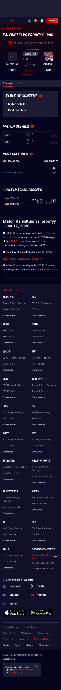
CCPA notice (26, 633)
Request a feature (42, 639)
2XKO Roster (9, 330)
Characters (44, 645)
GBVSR (6, 351)
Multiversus (10, 491)
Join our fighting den (19, 579)
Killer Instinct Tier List (42, 476)
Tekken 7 (37, 378)
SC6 (34, 433)
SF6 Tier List (37, 309)
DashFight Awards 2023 (43, 563)
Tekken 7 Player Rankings (44, 385)
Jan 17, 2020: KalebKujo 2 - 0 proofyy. (22, 258)
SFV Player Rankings (41, 528)
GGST (5, 433)
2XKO (6, 324)
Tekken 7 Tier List (40, 391)
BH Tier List (37, 418)
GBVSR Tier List (10, 364)
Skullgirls (9, 460)
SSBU (5, 378)
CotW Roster (38, 336)
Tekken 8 (8, 297)
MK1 (34, 351)
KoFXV (35, 491)
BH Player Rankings (41, 412)
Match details (16, 104)
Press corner (9, 639)
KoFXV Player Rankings (43, 497)
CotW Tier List (38, 330)
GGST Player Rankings (13, 439)
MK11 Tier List (9, 562)
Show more (8, 315)
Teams (30, 645)
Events (6, 645)
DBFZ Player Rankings (13, 412)
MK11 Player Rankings (13, 555)
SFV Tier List (37, 534)
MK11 (6, 549)
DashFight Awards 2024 (40, 556)
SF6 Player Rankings (41, 303)
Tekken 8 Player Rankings (15, 303)
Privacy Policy (30, 627)
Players (18, 645)
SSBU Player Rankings (13, 385)
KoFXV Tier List (39, 504)
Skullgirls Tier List (11, 473)
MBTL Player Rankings (13, 528)
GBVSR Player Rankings (14, 358)
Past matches (17, 110)
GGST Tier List (9, 446)
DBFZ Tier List (9, 418)
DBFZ (5, 406)
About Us (24, 639)
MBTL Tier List (9, 534)
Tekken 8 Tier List (11, 309)
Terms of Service (10, 627)
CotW (35, 324)
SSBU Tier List (9, 391)
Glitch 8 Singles (18, 241)
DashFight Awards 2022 (43, 568)
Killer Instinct (41, 460)
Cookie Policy (9, 633)
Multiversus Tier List (12, 507)
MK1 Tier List (38, 364)
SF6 (34, 297)
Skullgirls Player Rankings (15, 467)
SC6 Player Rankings (41, 439)
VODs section (51, 269)
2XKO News (8, 336)
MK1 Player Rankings (42, 358)
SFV (34, 522)
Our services (44, 633)
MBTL (6, 522)
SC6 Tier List (38, 446)
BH (33, 406)
